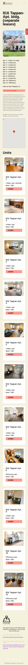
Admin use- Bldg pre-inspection (13, 659)
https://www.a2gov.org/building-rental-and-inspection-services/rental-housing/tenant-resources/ (14, 646)
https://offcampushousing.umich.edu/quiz (13, 637)
